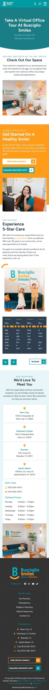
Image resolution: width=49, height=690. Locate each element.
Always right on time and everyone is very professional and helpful (18, 339)
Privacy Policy (32, 681)
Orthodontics (24, 603)
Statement (36, 683)
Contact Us (24, 616)
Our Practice (24, 598)
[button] (44, 3)
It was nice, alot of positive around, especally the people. (40, 339)
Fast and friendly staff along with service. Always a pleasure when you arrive (29, 339)
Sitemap (22, 681)
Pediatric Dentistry (24, 607)
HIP (35, 687)
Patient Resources (24, 611)
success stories (21, 238)
